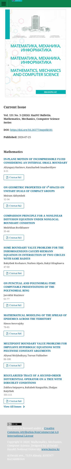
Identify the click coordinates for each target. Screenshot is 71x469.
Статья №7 (15, 365)
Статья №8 (15, 401)
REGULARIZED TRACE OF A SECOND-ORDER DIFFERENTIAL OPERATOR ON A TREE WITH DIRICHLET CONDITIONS (33, 379)
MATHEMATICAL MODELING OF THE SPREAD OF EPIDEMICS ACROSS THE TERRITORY (35, 317)
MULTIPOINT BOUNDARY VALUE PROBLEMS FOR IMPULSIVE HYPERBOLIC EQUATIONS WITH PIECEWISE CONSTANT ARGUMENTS (35, 347)
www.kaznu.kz (51, 449)
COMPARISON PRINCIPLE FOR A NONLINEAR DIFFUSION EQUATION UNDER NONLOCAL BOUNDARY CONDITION (33, 219)
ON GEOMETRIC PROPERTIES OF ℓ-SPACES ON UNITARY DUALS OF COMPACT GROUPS (34, 189)
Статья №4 (15, 273)
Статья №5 (15, 305)
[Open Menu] (3, 3)
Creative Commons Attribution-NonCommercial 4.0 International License (33, 431)
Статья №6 (15, 333)
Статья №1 (15, 177)
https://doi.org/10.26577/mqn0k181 (31, 129)
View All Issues (12, 406)
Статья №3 (15, 237)
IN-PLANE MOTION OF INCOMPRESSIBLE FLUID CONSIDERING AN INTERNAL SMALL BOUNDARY (35, 160)
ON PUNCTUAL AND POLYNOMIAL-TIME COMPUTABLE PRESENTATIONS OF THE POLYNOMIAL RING (30, 286)
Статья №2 (15, 205)
